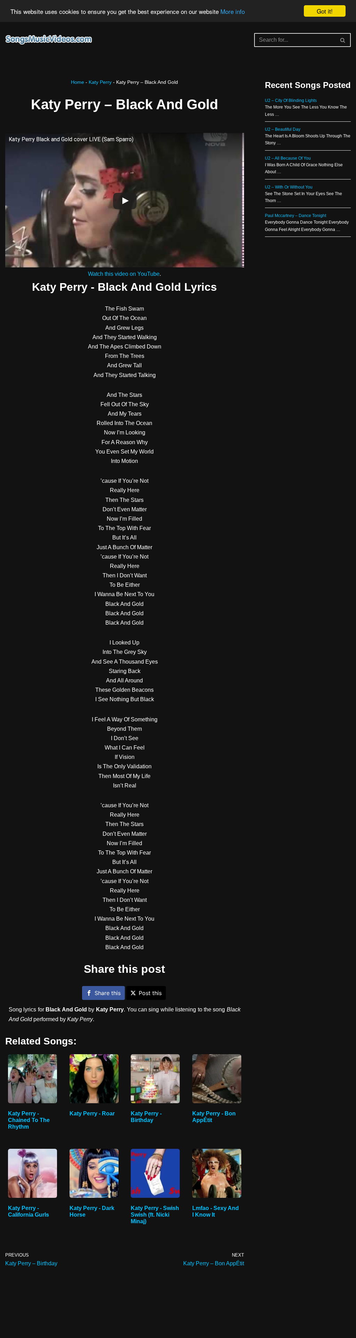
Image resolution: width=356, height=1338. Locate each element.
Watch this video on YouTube (124, 274)
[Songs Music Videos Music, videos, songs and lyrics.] (48, 40)
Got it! (325, 11)
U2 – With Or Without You (289, 187)
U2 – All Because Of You (288, 158)
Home (77, 82)
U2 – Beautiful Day (282, 129)
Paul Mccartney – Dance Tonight (295, 215)
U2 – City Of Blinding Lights (291, 100)
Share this (108, 993)
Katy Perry (100, 82)
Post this (150, 993)
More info (232, 11)
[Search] (343, 40)
